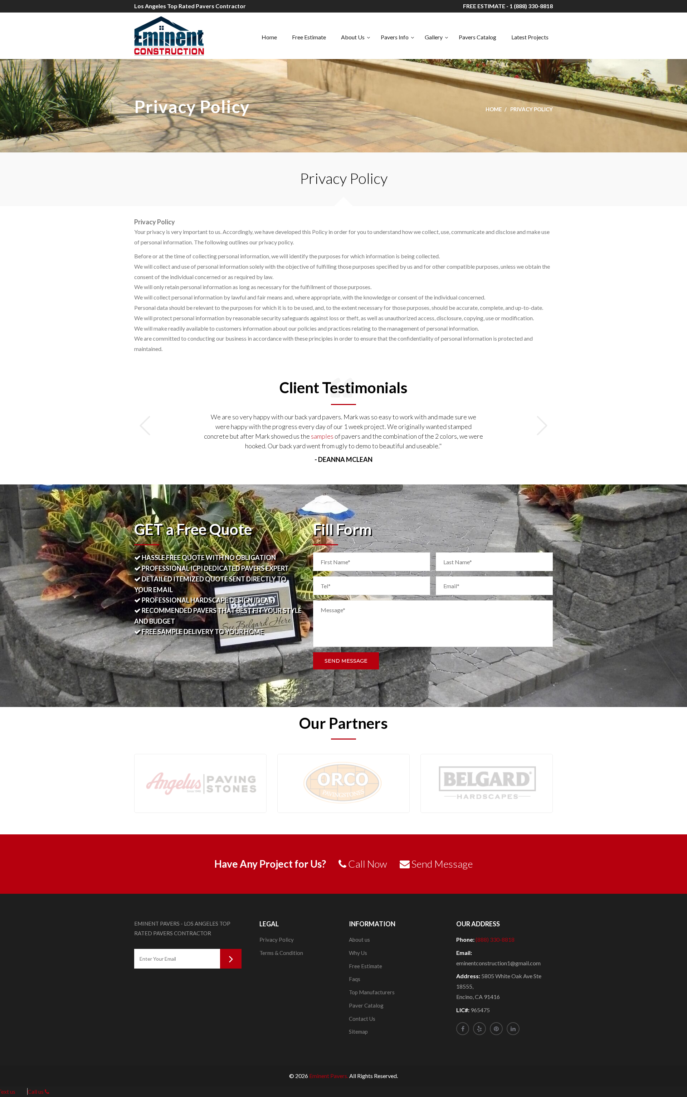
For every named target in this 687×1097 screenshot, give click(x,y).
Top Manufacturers (372, 992)
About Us (353, 37)
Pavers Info (395, 37)
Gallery (434, 37)
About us (359, 939)
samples (322, 436)
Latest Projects (530, 37)
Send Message (346, 661)
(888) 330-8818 (495, 939)
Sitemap (358, 1031)
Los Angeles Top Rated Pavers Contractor (190, 6)
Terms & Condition (281, 953)
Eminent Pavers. (328, 1075)
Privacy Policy (276, 939)
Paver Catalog (366, 1005)
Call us (36, 1091)
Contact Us (362, 1018)
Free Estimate (309, 37)
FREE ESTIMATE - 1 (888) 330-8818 (508, 6)
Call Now (366, 864)
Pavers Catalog (477, 37)
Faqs (354, 979)
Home (269, 37)
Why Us (358, 953)
